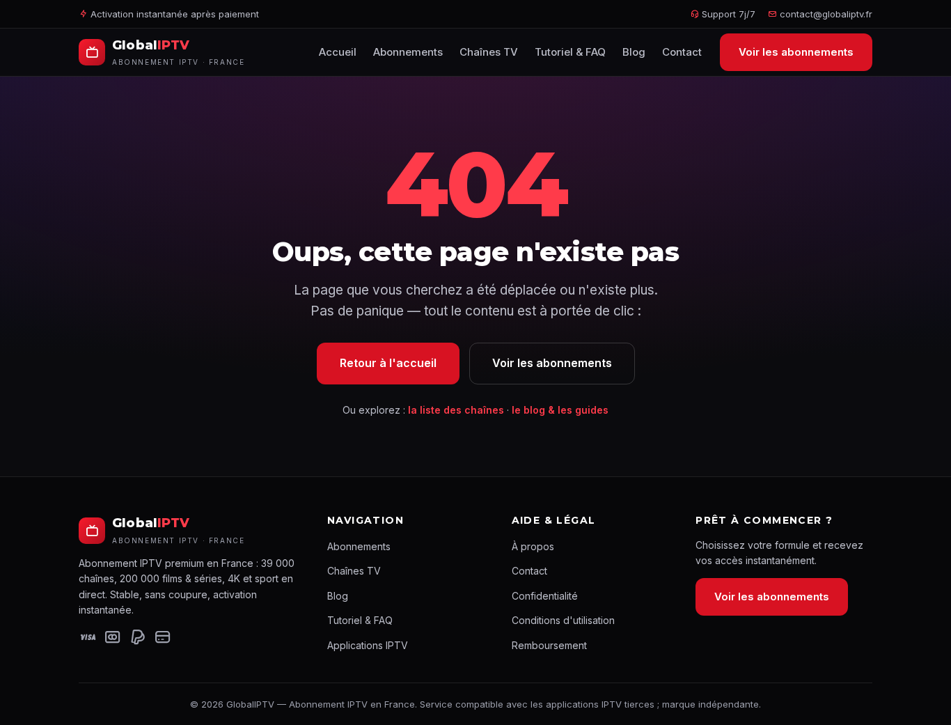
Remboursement (549, 645)
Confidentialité (545, 596)
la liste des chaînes (456, 410)
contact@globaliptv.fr (826, 14)
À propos (533, 546)
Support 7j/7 (727, 14)
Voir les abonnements (796, 52)
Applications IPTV (367, 645)
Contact (682, 52)
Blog (633, 52)
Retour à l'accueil (388, 363)
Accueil (337, 52)
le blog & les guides (560, 410)
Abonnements (408, 52)
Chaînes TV (488, 52)
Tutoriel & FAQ (570, 52)
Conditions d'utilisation (563, 620)
